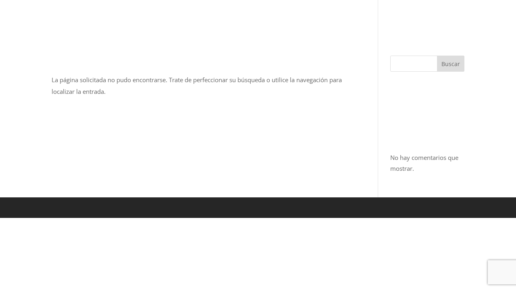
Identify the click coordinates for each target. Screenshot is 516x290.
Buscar (450, 64)
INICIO (127, 16)
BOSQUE (162, 16)
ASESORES (400, 16)
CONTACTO (446, 16)
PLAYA (305, 16)
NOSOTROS (353, 16)
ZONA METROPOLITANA (235, 16)
